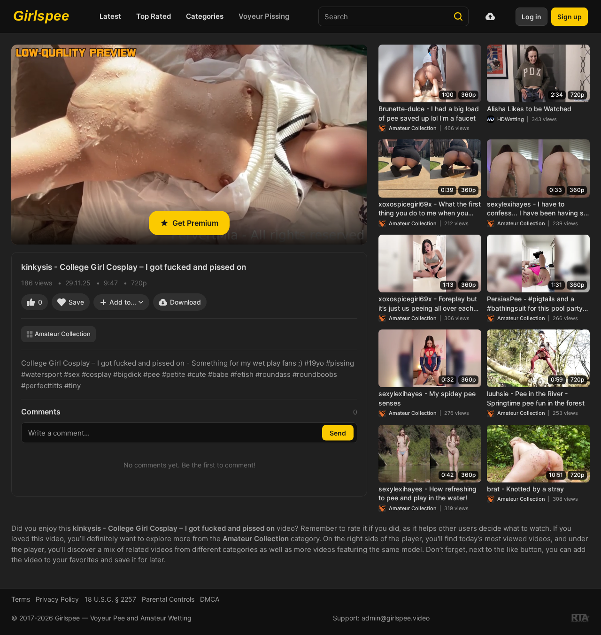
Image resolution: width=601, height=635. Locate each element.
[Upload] (490, 16)
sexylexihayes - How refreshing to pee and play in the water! (427, 493)
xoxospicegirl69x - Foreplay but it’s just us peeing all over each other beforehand (427, 304)
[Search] (458, 16)
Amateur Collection (63, 333)
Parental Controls (168, 599)
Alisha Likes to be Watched (529, 109)
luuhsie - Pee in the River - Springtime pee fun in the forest (536, 398)
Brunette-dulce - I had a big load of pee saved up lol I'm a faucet (428, 113)
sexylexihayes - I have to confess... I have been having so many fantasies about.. (537, 209)
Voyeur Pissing (264, 16)
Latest (110, 16)
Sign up (569, 17)
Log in (531, 17)
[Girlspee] (43, 16)
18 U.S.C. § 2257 (110, 599)
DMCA (209, 599)
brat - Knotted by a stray (525, 489)
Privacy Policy (57, 599)
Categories (204, 16)
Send (338, 432)
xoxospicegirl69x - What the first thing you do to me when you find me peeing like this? (429, 209)
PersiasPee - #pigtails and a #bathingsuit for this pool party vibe (535, 304)
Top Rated (153, 16)
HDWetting (510, 119)
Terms (20, 599)
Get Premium (195, 223)
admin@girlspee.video (396, 618)
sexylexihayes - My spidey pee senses (427, 398)
